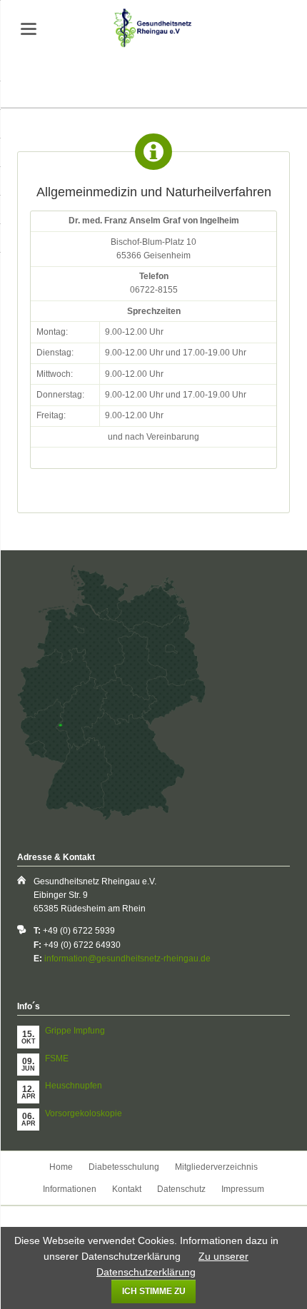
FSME (57, 1058)
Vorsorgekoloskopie (83, 1113)
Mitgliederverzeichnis (216, 1167)
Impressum (242, 1189)
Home (61, 1167)
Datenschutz (181, 1189)
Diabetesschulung (124, 1167)
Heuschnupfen (73, 1086)
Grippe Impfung (75, 1031)
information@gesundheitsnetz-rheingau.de (127, 959)
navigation (28, 29)
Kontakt (126, 1189)
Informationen (69, 1189)
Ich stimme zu (154, 1291)
